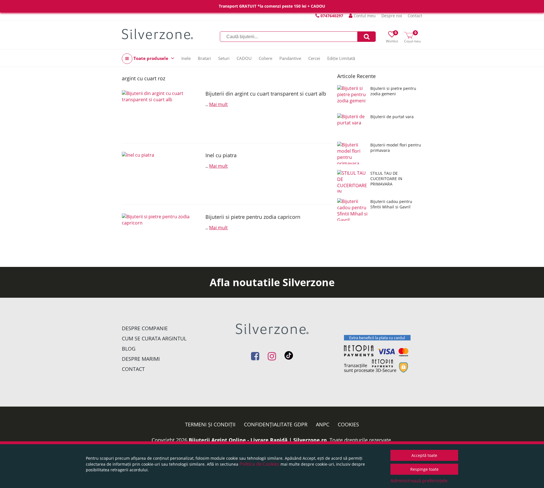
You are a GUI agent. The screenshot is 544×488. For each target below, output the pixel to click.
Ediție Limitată (341, 58)
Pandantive (290, 58)
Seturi (224, 58)
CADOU (244, 58)
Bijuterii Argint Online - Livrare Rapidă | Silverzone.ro (258, 440)
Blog (128, 348)
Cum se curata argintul (154, 338)
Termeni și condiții (210, 424)
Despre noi (391, 15)
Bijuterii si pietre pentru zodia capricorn (252, 216)
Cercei (314, 58)
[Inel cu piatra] (161, 174)
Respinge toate (424, 469)
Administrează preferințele (418, 481)
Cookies (348, 424)
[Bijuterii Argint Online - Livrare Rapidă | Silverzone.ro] (157, 34)
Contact (415, 15)
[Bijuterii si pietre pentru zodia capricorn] (161, 235)
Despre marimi (141, 358)
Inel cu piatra (221, 155)
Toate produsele (150, 58)
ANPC (322, 424)
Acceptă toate (424, 455)
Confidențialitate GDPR (275, 424)
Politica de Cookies (259, 464)
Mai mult (218, 104)
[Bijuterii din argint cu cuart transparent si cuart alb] (161, 112)
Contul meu (364, 15)
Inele (186, 58)
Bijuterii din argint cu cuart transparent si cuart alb (265, 93)
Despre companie (145, 328)
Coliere (265, 58)
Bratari (204, 58)
